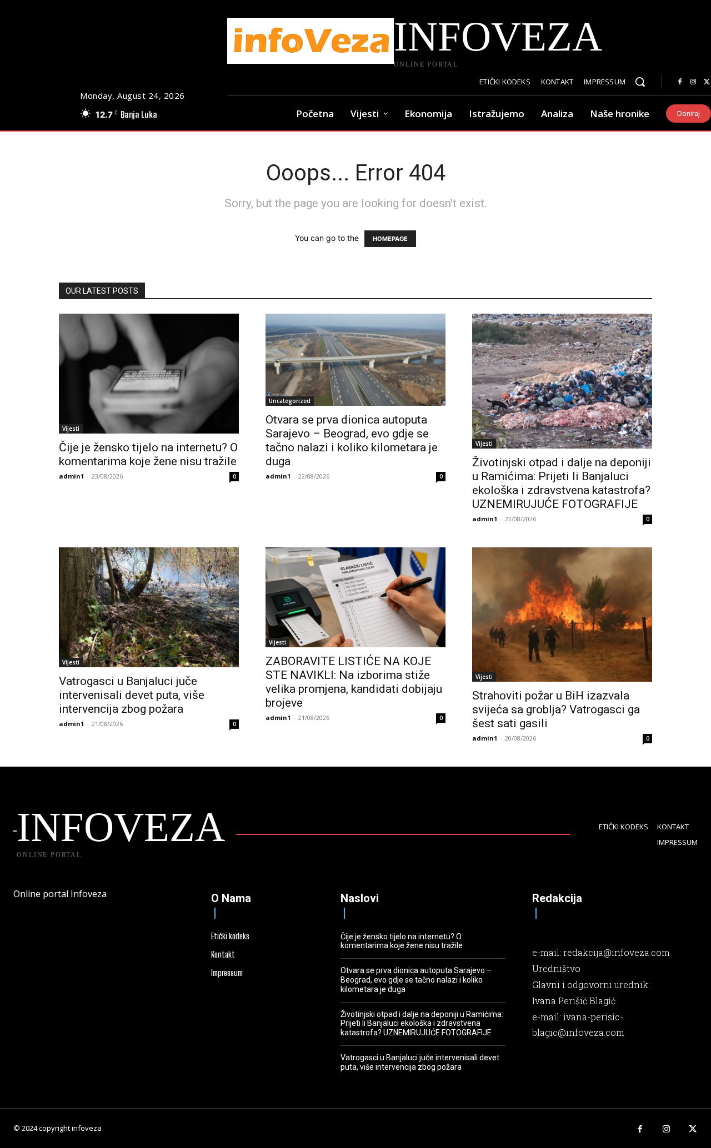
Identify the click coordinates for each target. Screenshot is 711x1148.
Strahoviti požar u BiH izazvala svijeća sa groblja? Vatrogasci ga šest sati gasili (556, 709)
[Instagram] (693, 82)
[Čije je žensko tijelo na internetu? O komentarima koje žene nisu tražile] (149, 374)
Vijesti (70, 428)
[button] (640, 81)
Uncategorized (290, 401)
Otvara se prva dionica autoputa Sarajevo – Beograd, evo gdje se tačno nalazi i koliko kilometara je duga (352, 440)
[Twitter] (693, 1129)
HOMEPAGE (390, 239)
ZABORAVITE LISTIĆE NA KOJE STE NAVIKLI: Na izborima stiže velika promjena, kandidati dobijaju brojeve (354, 681)
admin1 (71, 476)
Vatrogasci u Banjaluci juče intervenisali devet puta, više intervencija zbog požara (131, 695)
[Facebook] (680, 82)
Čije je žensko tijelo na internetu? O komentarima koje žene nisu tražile (148, 454)
